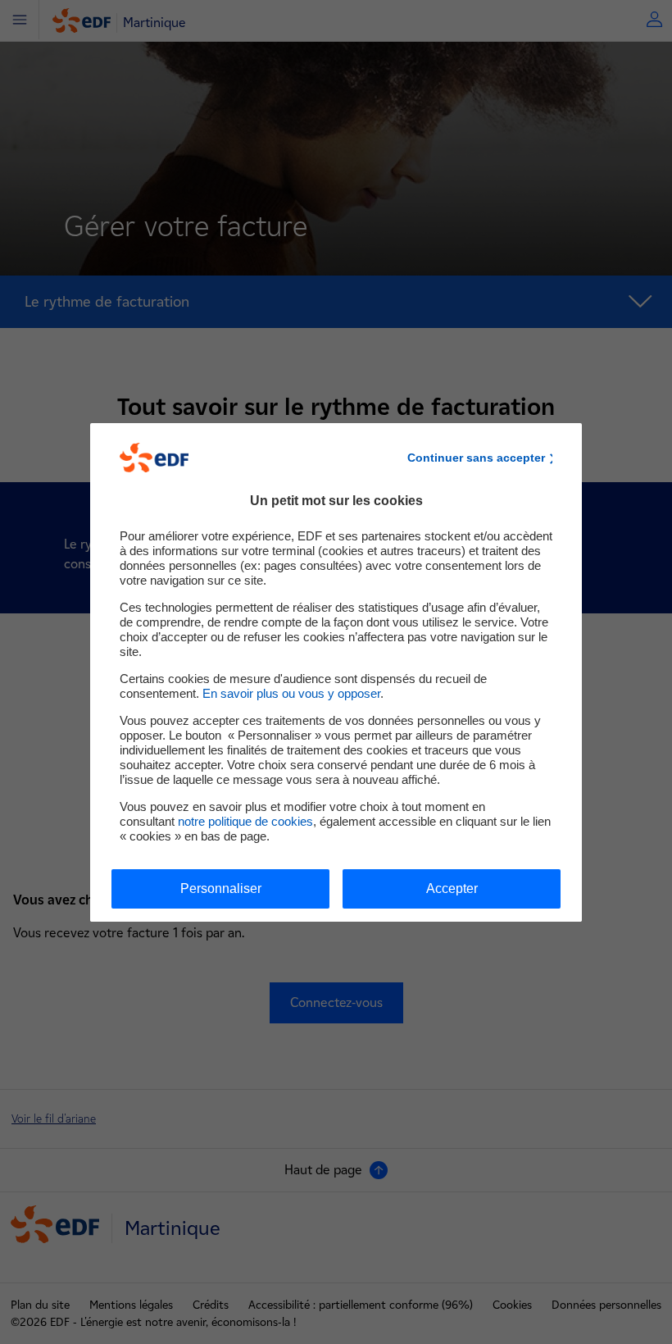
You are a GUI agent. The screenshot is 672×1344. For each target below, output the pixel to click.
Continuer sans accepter (476, 457)
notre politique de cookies (245, 821)
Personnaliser (220, 888)
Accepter (452, 888)
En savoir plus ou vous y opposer (291, 693)
